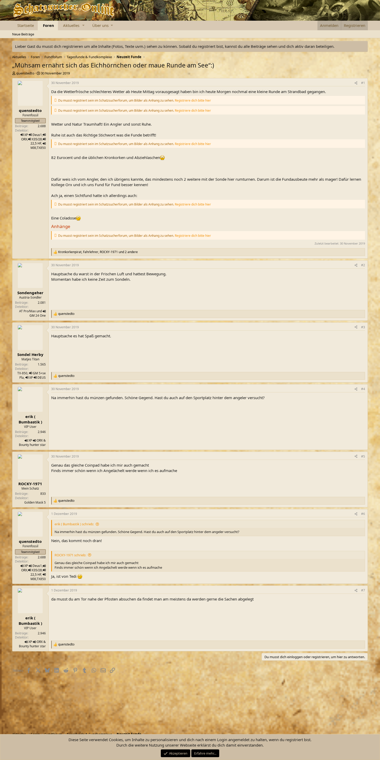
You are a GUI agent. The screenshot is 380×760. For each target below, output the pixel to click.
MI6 (33, 148)
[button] (83, 25)
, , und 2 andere (98, 252)
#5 (363, 456)
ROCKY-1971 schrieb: (70, 555)
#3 (363, 327)
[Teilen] (356, 83)
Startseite (25, 25)
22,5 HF (36, 143)
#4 (363, 389)
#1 (363, 83)
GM (32, 315)
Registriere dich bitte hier (193, 100)
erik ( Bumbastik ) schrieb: (74, 524)
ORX (24, 139)
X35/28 (37, 139)
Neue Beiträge (23, 34)
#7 (363, 590)
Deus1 (37, 135)
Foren (48, 25)
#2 (363, 265)
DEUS (41, 377)
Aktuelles (71, 25)
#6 (363, 514)
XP (26, 135)
